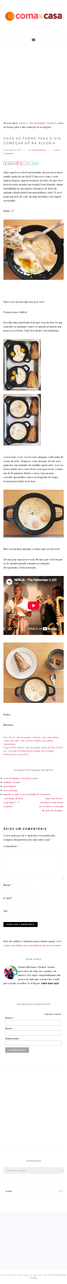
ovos (10, 751)
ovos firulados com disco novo (20, 778)
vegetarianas (9, 744)
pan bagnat (9, 786)
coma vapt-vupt (11, 740)
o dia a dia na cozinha (30, 740)
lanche (59, 747)
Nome (7, 885)
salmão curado (11, 782)
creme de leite (48, 747)
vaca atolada (10, 790)
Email (9, 1018)
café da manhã (32, 747)
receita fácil (22, 754)
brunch (20, 747)
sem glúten (47, 740)
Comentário (11, 846)
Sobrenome (12, 1038)
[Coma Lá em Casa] (33, 23)
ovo (5, 751)
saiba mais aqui (50, 983)
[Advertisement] (33, 79)
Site (5, 911)
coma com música (50, 737)
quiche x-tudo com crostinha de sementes (27, 794)
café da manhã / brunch (28, 737)
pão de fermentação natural (26, 751)
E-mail (8, 898)
